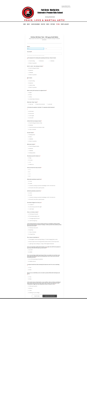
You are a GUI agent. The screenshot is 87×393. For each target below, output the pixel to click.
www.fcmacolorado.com (66, 6)
